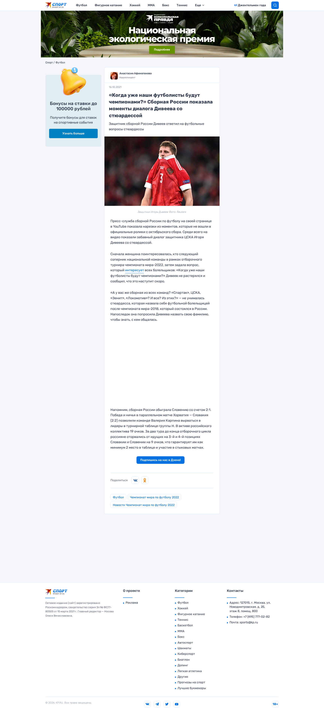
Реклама (132, 602)
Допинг (183, 665)
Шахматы (184, 648)
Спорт (49, 62)
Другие (183, 676)
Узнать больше (73, 133)
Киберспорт (186, 654)
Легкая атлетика (190, 671)
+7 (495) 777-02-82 (256, 616)
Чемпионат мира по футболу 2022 (154, 497)
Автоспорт (185, 642)
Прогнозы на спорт (191, 682)
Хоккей (135, 5)
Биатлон (184, 659)
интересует (134, 270)
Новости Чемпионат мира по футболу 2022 (144, 505)
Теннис (182, 5)
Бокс (165, 5)
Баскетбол (185, 625)
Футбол (81, 5)
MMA (151, 5)
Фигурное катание (108, 5)
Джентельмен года (252, 5)
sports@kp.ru (249, 622)
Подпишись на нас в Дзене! (160, 460)
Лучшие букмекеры (192, 688)
